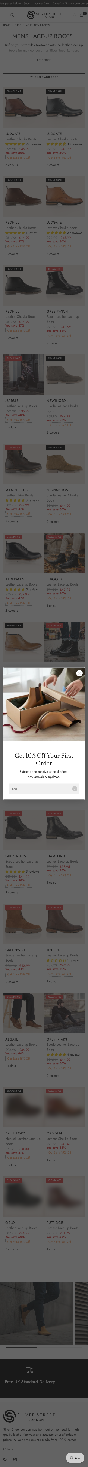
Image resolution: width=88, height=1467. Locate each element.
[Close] (79, 673)
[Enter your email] (74, 788)
